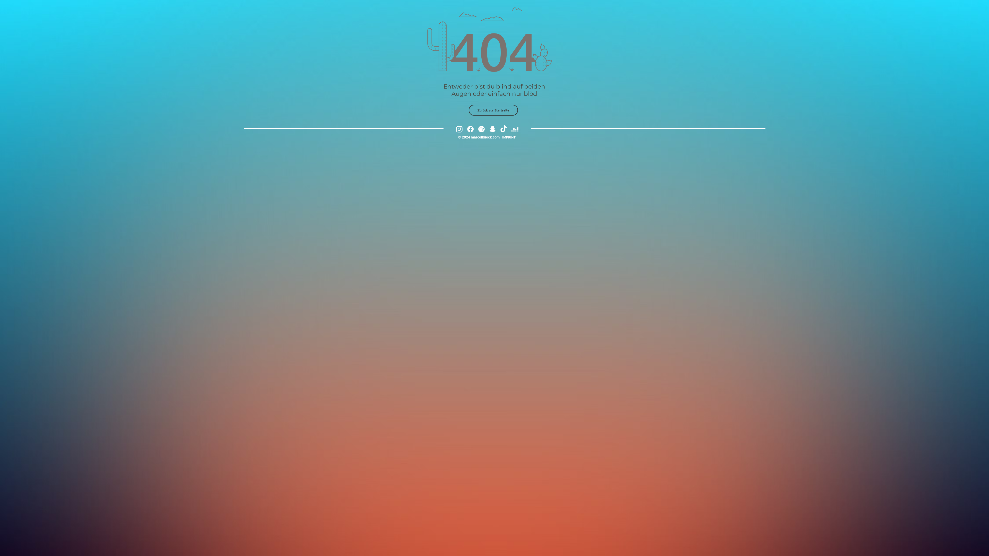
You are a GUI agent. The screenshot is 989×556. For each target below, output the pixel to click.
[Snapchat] (492, 129)
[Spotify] (481, 129)
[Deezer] (514, 129)
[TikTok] (503, 129)
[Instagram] (459, 129)
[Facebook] (470, 129)
